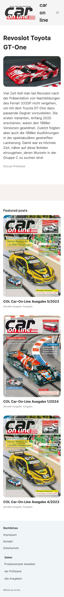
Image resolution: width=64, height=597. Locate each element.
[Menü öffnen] (57, 12)
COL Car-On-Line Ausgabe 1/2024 (31, 402)
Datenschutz (11, 548)
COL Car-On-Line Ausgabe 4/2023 (31, 502)
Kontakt (8, 541)
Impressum (10, 534)
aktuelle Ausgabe (12, 306)
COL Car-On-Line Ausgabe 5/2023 (31, 301)
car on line (44, 12)
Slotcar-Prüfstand (14, 166)
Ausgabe (27, 306)
